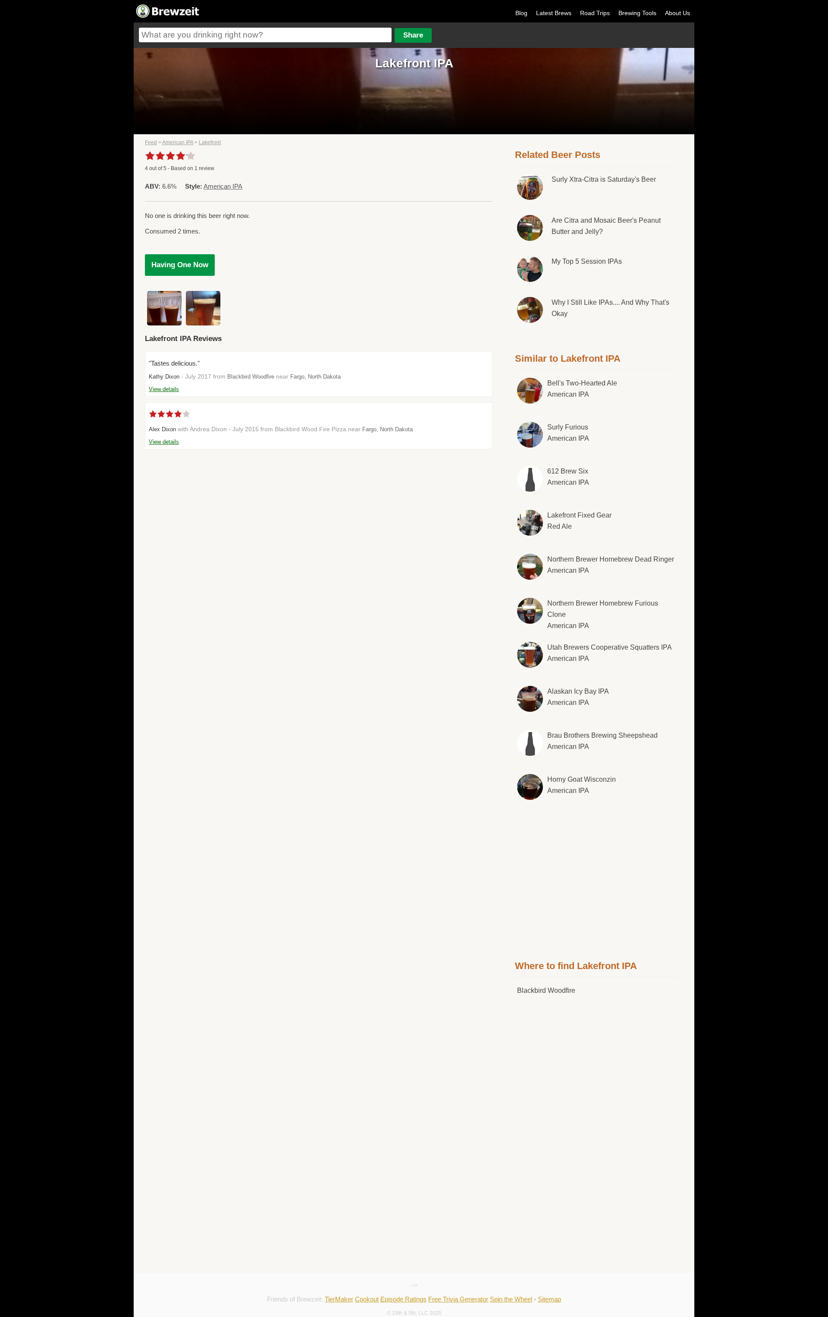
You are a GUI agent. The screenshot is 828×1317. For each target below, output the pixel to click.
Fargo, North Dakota (315, 376)
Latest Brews (553, 12)
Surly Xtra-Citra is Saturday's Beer (604, 179)
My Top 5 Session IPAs (587, 261)
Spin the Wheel (511, 1299)
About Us (677, 12)
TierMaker (339, 1299)
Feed (151, 142)
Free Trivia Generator (458, 1299)
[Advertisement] (596, 878)
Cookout (367, 1299)
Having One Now (179, 265)
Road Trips (595, 12)
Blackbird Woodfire (250, 376)
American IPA (177, 142)
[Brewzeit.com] (168, 16)
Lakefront (210, 142)
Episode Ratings (403, 1299)
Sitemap (549, 1299)
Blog (521, 12)
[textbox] (265, 35)
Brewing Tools (637, 12)
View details (164, 389)
